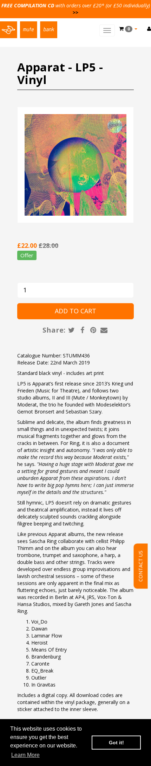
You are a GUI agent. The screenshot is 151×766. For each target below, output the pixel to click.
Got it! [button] (116, 742)
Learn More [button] (25, 755)
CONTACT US (140, 566)
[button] (128, 29)
